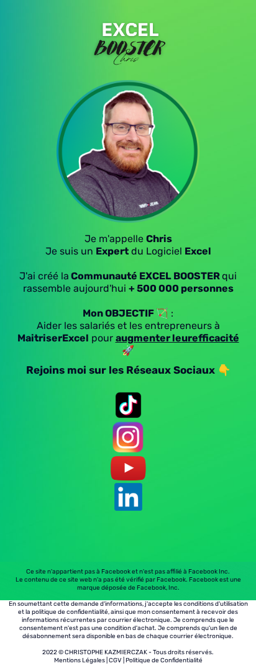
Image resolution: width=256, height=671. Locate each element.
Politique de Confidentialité (164, 660)
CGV (115, 660)
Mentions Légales (79, 660)
